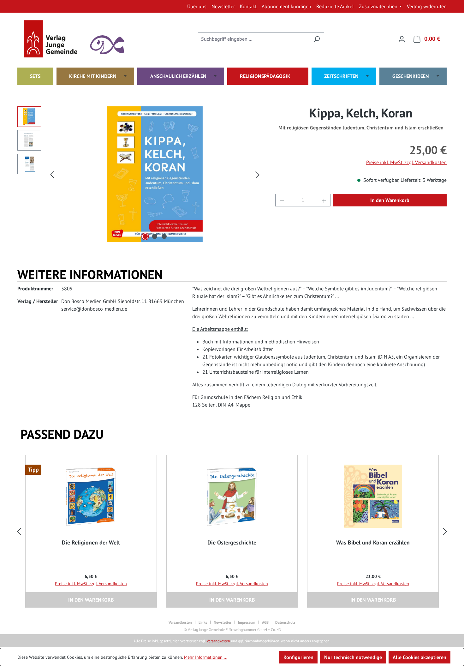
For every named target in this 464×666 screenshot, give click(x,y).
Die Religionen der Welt (91, 542)
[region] (140, 174)
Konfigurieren (298, 657)
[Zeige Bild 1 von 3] (145, 236)
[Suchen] (316, 39)
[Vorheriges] (52, 174)
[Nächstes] (257, 174)
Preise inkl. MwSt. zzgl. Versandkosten (406, 162)
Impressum (246, 622)
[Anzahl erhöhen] (324, 200)
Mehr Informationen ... (205, 657)
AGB (265, 622)
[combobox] (254, 39)
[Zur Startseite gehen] (55, 38)
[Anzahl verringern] (282, 200)
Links (203, 622)
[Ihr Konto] (401, 39)
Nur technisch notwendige (353, 657)
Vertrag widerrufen (427, 6)
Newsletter (222, 622)
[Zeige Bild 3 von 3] (164, 236)
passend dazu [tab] (62, 434)
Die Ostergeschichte (231, 542)
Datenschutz (285, 622)
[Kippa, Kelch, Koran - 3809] (155, 174)
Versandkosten (180, 622)
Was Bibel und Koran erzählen (373, 542)
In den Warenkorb (389, 200)
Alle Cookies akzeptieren (419, 657)
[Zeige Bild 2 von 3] (154, 236)
